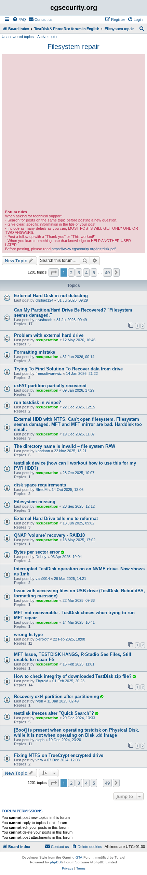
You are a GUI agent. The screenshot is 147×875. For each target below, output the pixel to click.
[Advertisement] (73, 132)
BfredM (42, 489)
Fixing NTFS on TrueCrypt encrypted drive (58, 755)
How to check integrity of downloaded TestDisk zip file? (73, 676)
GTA (79, 857)
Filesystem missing (34, 501)
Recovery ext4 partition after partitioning (56, 696)
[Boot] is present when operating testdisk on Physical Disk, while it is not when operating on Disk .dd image (76, 732)
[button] (54, 272)
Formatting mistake (34, 352)
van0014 (43, 578)
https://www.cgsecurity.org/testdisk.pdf (84, 249)
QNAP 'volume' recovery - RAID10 (49, 535)
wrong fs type (28, 634)
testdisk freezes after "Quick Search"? (54, 713)
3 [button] (79, 272)
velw (39, 760)
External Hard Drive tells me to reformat (56, 518)
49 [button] (107, 272)
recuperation (47, 340)
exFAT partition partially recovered (50, 385)
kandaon (43, 451)
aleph (40, 740)
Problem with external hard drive (48, 335)
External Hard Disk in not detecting (51, 295)
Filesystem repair (73, 46)
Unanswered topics (18, 37)
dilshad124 (44, 300)
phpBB (55, 862)
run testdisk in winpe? (37, 402)
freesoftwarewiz (49, 373)
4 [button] (86, 272)
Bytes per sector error (37, 552)
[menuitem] (19, 19)
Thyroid (42, 681)
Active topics (47, 37)
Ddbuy (41, 557)
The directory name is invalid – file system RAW (64, 446)
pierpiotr (42, 639)
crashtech (44, 320)
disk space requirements (40, 484)
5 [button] (94, 272)
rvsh (39, 701)
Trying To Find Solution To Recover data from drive (68, 368)
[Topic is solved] (62, 552)
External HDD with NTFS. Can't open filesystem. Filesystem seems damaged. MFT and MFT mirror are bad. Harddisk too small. (78, 424)
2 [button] (71, 272)
